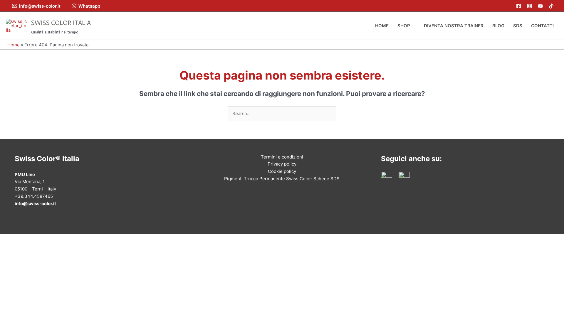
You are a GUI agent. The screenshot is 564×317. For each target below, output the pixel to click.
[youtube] (541, 6)
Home (13, 45)
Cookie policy (282, 171)
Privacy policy (282, 164)
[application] (412, 25)
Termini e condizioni (282, 157)
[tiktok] (552, 6)
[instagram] (530, 6)
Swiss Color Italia (61, 23)
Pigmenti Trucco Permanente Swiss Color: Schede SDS (282, 178)
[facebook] (519, 6)
